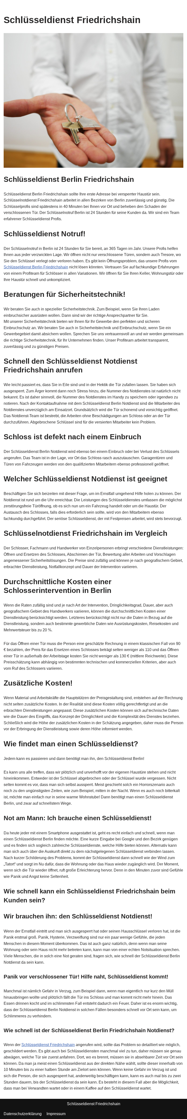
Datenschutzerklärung (23, 1114)
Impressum (56, 1114)
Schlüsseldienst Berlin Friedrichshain (36, 267)
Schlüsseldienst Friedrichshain (48, 1045)
